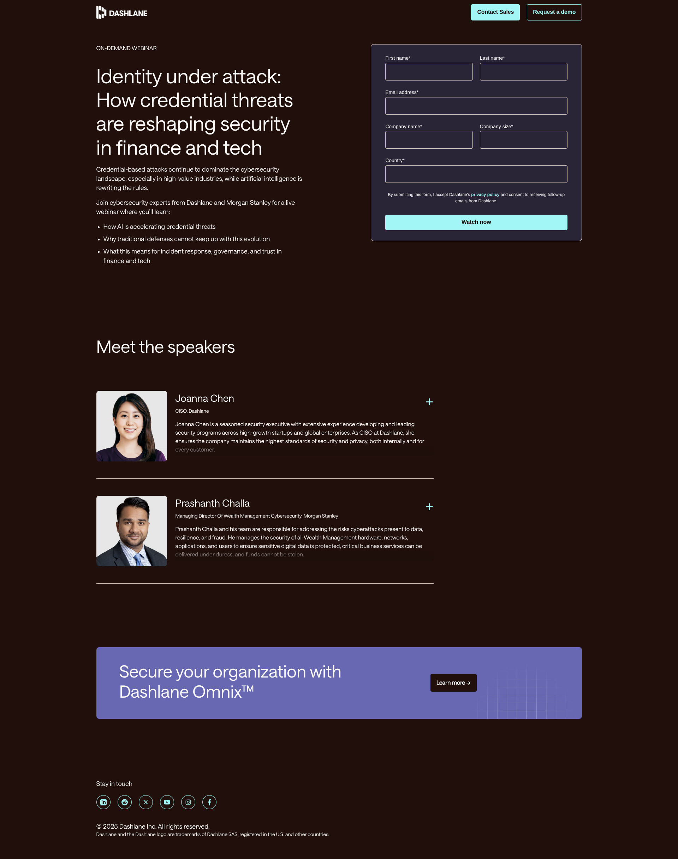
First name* (398, 58)
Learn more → (453, 682)
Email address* (401, 92)
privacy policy (485, 194)
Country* (394, 160)
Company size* (496, 126)
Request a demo (554, 12)
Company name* (403, 126)
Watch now (476, 222)
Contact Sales (495, 12)
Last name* (492, 58)
